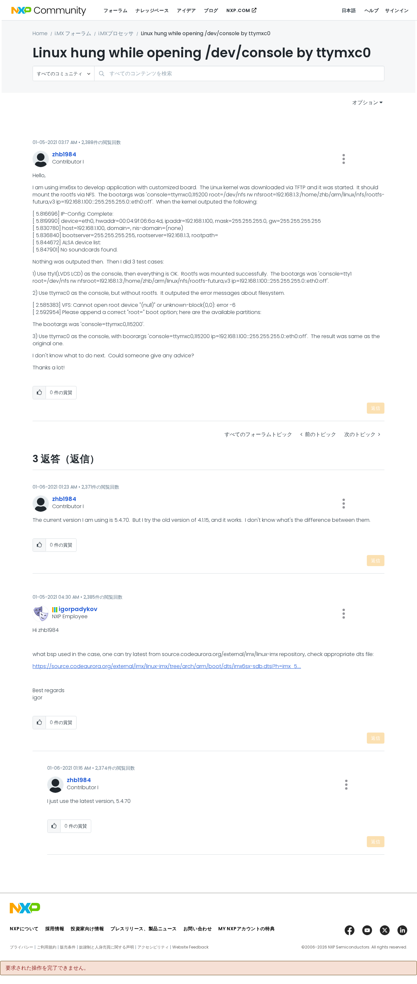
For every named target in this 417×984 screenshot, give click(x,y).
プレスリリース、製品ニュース (143, 928)
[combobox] (239, 73)
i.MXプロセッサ (116, 33)
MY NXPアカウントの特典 (246, 928)
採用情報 (54, 928)
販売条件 (68, 947)
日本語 (349, 10)
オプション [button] (365, 102)
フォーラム (115, 10)
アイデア (186, 10)
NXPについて (24, 928)
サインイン (397, 10)
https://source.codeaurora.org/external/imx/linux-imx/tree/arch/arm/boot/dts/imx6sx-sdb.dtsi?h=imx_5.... (167, 666)
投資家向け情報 (87, 928)
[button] (344, 159)
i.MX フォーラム (73, 33)
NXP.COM (238, 10)
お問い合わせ (197, 928)
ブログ (211, 10)
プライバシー (21, 947)
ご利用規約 (46, 947)
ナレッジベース (152, 10)
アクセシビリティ (153, 947)
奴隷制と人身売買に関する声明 (106, 947)
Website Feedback (190, 947)
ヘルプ (372, 10)
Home (40, 33)
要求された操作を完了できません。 (47, 968)
